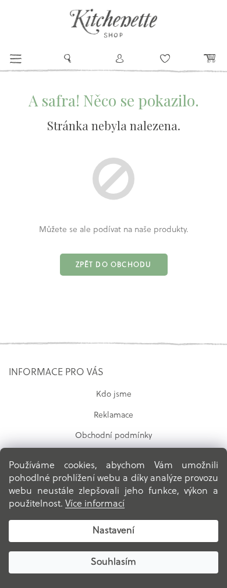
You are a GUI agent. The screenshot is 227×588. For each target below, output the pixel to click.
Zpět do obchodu (114, 265)
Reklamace (113, 415)
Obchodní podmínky (113, 436)
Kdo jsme (114, 394)
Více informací (95, 504)
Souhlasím (113, 562)
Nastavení (113, 531)
